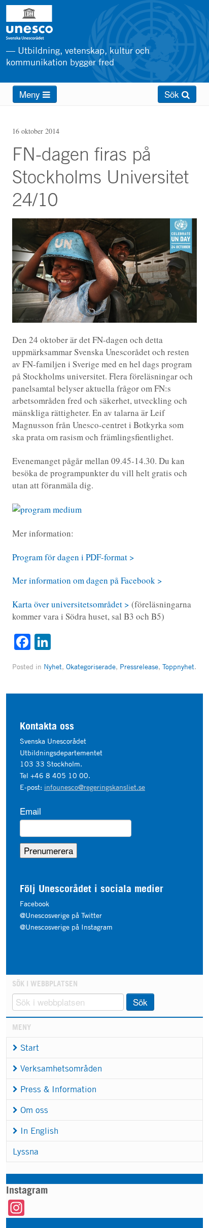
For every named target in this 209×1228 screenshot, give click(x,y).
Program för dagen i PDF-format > (73, 557)
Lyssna (26, 1151)
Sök (173, 94)
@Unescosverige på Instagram (66, 927)
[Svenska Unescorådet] (54, 22)
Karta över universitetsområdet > (70, 604)
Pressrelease (139, 666)
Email (30, 811)
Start (29, 1048)
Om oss (34, 1110)
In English (39, 1131)
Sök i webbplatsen (45, 983)
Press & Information (58, 1089)
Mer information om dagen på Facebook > (87, 580)
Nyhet (53, 666)
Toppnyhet (178, 666)
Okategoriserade (91, 666)
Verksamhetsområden (61, 1068)
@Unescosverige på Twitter (61, 915)
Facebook (34, 903)
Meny (31, 94)
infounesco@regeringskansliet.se (94, 787)
